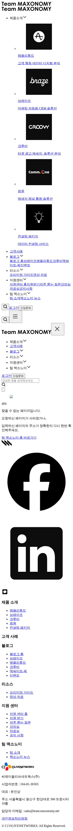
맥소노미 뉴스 (30, 298)
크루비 (57, 261)
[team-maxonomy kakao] (5, 594)
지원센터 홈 (18, 284)
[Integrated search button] (5, 307)
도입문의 (25, 307)
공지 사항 (17, 735)
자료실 (14, 288)
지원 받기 (17, 718)
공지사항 (25, 288)
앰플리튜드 (44, 261)
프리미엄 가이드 (21, 275)
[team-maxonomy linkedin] (36, 586)
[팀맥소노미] (26, 333)
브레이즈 (30, 261)
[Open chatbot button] (3, 389)
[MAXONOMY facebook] (36, 515)
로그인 (14, 307)
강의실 (66, 284)
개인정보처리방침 (15, 818)
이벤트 (25, 265)
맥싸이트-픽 (18, 671)
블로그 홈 (17, 261)
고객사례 (16, 251)
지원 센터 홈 (19, 714)
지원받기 (33, 284)
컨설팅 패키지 (20, 627)
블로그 (14, 256)
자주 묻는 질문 (50, 284)
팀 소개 (15, 298)
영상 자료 (40, 275)
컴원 (13, 623)
